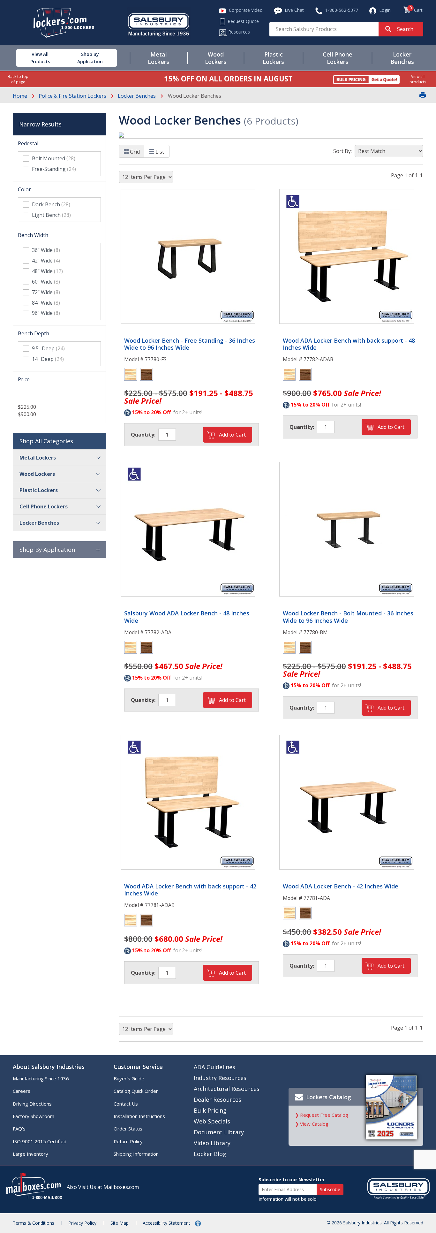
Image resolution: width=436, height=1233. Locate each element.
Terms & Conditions (33, 1223)
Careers (21, 1091)
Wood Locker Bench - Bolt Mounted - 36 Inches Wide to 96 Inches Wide (348, 617)
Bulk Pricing (210, 1110)
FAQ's (19, 1128)
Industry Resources (220, 1078)
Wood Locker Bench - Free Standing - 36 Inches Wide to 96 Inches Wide (189, 344)
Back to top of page (18, 79)
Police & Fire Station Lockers (72, 95)
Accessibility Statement (167, 1223)
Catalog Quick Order (136, 1091)
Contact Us (126, 1103)
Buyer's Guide (129, 1078)
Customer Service (138, 1066)
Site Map (119, 1223)
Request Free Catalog (324, 1115)
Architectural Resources (226, 1088)
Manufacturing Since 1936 (41, 1078)
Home (20, 95)
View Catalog (314, 1124)
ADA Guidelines (214, 1067)
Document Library (219, 1132)
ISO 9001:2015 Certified (39, 1141)
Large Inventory (30, 1154)
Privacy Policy (82, 1223)
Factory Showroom (33, 1116)
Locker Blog (210, 1154)
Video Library (212, 1143)
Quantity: (143, 434)
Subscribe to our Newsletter (292, 1179)
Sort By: (342, 151)
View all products (418, 79)
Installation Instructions (139, 1116)
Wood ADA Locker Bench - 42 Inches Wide (340, 886)
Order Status (128, 1128)
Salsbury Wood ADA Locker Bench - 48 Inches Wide (186, 617)
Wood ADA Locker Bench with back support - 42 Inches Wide (190, 890)
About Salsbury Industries (49, 1066)
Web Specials (212, 1121)
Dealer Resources (217, 1099)
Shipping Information (136, 1154)
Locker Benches (137, 95)
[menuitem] (34, 58)
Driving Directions (32, 1103)
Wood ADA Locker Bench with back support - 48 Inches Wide (349, 344)
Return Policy (128, 1141)
